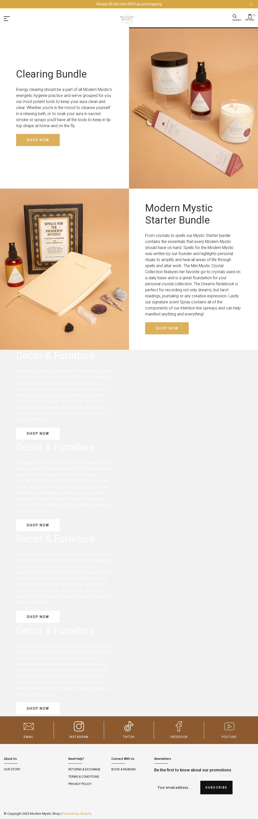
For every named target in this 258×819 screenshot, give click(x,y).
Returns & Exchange (84, 769)
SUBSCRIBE (216, 787)
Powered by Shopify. (77, 813)
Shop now (38, 140)
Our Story (12, 769)
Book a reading (123, 769)
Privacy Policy (79, 784)
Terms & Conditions (83, 776)
